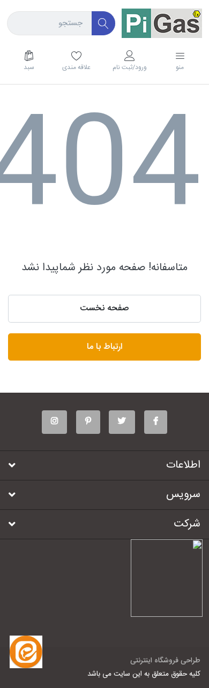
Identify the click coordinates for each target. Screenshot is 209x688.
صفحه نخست (104, 308)
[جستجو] (104, 23)
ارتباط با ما (104, 347)
